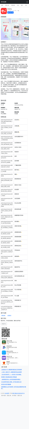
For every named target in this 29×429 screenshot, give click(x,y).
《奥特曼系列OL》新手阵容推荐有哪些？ (11, 379)
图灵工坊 (20, 395)
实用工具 (7, 5)
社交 (26, 5)
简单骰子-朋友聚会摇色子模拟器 (9, 377)
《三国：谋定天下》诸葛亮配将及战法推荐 (11, 372)
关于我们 (14, 395)
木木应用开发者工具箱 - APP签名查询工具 (11, 382)
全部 (2, 5)
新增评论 (4, 324)
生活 (18, 5)
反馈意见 (9, 315)
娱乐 (22, 5)
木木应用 (3, 2)
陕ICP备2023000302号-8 (18, 393)
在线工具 (9, 395)
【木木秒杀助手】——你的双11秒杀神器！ (11, 374)
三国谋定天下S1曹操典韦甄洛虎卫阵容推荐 (11, 369)
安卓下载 (11, 12)
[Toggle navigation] (27, 2)
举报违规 (3, 315)
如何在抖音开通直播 (6, 384)
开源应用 (13, 5)
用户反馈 (3, 395)
